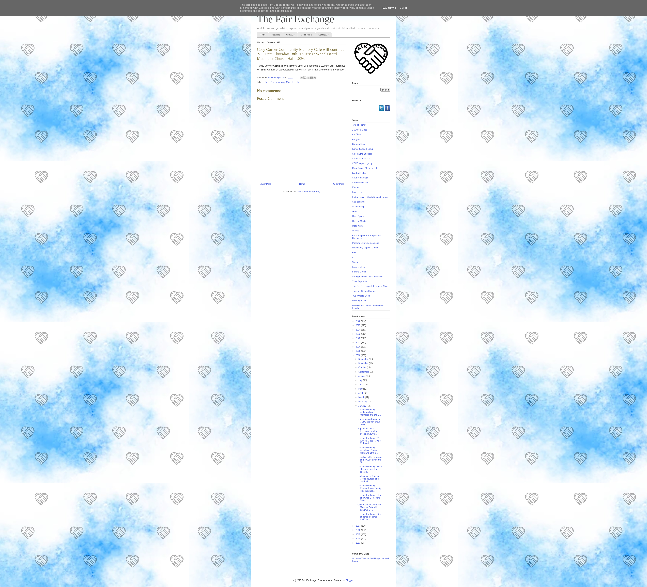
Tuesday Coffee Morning (364, 291)
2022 (358, 338)
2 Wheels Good (359, 130)
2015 (358, 534)
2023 (358, 334)
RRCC (355, 252)
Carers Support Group (362, 149)
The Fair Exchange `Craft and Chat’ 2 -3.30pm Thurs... (370, 498)
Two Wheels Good (361, 296)
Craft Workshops (360, 177)
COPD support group (362, 163)
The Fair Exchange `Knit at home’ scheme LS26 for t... (369, 517)
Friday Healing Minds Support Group (370, 197)
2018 (358, 355)
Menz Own (357, 226)
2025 (358, 325)
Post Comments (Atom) (308, 191)
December (363, 359)
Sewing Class (358, 267)
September (364, 372)
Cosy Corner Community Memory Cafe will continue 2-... (369, 507)
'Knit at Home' (359, 125)
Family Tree (358, 192)
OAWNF (356, 230)
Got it (403, 8)
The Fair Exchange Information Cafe (370, 286)
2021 (358, 342)
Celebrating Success (362, 154)
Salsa (355, 262)
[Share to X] (308, 77)
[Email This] (302, 77)
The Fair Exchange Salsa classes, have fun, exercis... (370, 469)
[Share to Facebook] (311, 77)
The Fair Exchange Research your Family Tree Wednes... (369, 488)
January (362, 406)
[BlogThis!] (305, 77)
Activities (276, 35)
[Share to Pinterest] (314, 77)
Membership (306, 35)
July (360, 380)
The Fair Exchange (295, 19)
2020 (358, 346)
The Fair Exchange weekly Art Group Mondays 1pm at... (368, 450)
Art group (356, 139)
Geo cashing (358, 201)
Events (295, 82)
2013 (358, 543)
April (360, 393)
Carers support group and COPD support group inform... (370, 422)
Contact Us (323, 35)
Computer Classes (361, 158)
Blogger (349, 580)
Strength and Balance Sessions (367, 276)
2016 (358, 530)
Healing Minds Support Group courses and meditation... (369, 479)
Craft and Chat (359, 173)
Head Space (358, 216)
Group (355, 211)
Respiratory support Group (365, 247)
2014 (358, 538)
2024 (358, 329)
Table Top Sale (359, 281)
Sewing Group (359, 271)
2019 (358, 351)
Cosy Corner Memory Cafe (278, 82)
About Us (290, 35)
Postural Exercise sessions (365, 243)
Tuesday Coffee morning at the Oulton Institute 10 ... (369, 460)
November (363, 363)
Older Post (338, 184)
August (362, 376)
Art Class (356, 134)
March (361, 397)
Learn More (389, 8)
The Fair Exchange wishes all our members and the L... (369, 412)
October (362, 367)
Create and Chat (360, 182)
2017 (358, 526)
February (363, 401)
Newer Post (265, 184)
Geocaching (358, 206)
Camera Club (358, 144)
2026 (358, 321)
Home (263, 35)
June (361, 384)
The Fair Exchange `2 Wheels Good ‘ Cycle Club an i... (369, 441)
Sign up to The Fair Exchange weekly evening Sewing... (367, 431)
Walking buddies (360, 300)
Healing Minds (359, 221)
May (360, 389)
